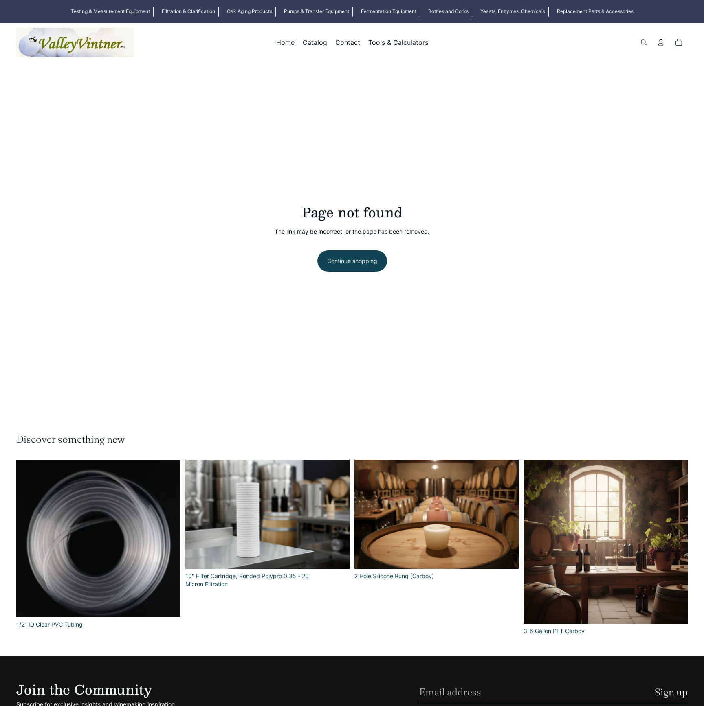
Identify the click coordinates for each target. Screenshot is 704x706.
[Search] (644, 42)
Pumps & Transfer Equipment (316, 11)
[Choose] (337, 556)
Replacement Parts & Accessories (595, 11)
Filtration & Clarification (188, 11)
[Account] (661, 42)
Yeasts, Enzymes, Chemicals (512, 11)
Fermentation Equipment (388, 11)
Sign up (671, 692)
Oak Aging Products (249, 11)
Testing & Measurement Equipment (110, 11)
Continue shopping (352, 260)
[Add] (168, 604)
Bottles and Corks (448, 11)
